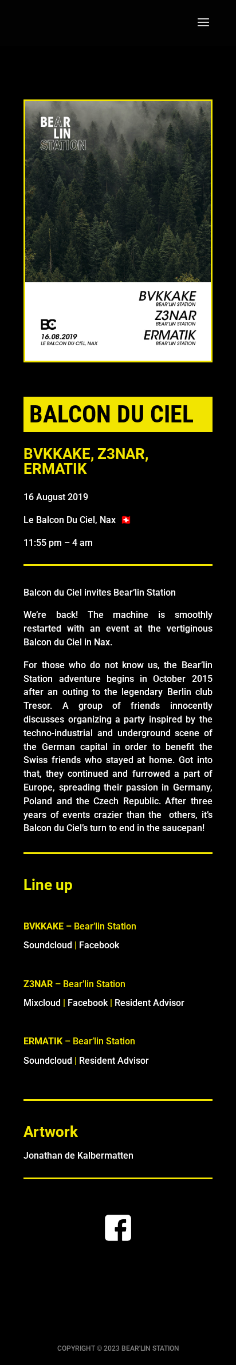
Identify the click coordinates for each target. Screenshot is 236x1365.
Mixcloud (42, 1002)
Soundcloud (47, 945)
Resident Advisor (149, 1002)
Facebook (99, 945)
